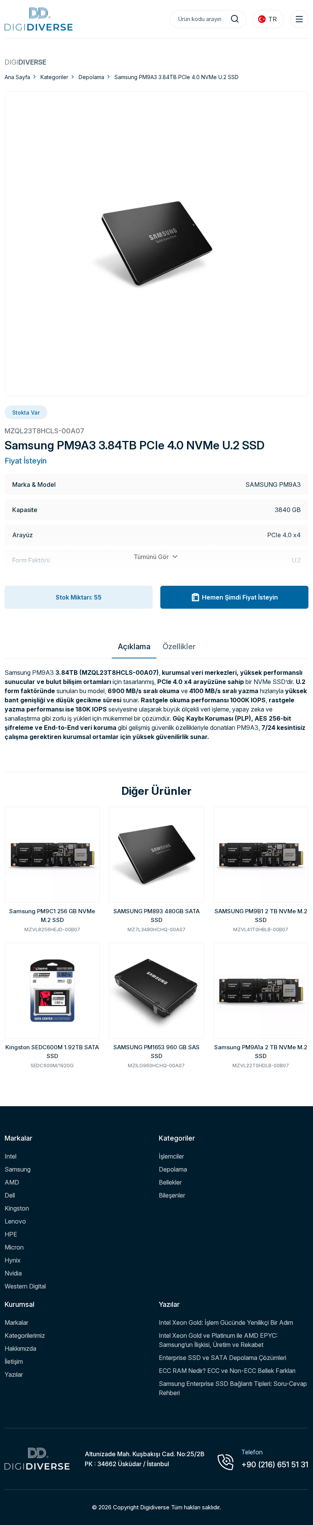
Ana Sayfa (17, 77)
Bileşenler (172, 1195)
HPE (11, 1234)
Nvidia (13, 1273)
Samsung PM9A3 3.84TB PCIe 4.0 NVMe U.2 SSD (177, 77)
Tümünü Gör (152, 557)
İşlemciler (171, 1156)
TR (272, 19)
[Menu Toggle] (299, 19)
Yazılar (14, 1374)
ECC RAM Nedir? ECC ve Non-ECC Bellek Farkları (227, 1370)
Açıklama (134, 646)
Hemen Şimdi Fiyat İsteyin (240, 597)
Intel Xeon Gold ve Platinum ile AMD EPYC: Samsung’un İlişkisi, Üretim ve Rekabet (218, 1340)
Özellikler (179, 646)
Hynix (13, 1260)
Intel (10, 1156)
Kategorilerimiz (25, 1335)
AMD (12, 1182)
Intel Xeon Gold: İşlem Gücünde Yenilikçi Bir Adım (226, 1322)
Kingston (17, 1208)
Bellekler (170, 1182)
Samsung (18, 1169)
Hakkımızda (20, 1348)
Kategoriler (54, 77)
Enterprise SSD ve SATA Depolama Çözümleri (222, 1357)
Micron (14, 1247)
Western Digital (25, 1286)
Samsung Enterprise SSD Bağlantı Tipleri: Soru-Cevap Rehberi (233, 1388)
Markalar (16, 1322)
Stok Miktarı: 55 (79, 597)
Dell (10, 1195)
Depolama (91, 77)
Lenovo (15, 1221)
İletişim (14, 1361)
